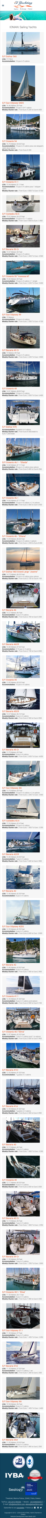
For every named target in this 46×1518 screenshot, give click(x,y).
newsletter (20, 1508)
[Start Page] (23, 5)
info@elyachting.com (17, 1504)
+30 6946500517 (36, 1502)
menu (3, 5)
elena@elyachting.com (34, 1504)
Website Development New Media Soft (23, 1516)
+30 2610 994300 (14, 1502)
